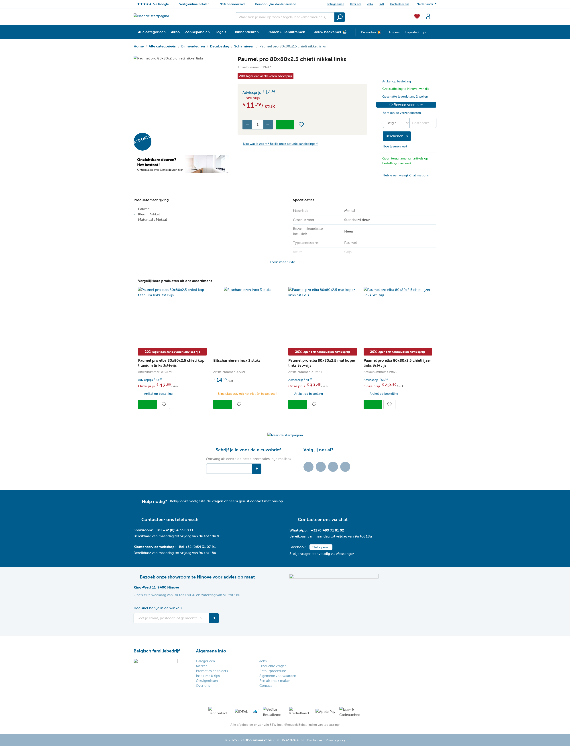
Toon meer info (282, 262)
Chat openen (321, 547)
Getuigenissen (335, 4)
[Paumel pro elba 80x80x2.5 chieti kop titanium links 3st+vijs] (172, 292)
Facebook (321, 467)
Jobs (370, 4)
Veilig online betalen (194, 4)
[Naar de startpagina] (151, 16)
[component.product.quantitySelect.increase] (268, 124)
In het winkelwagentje (285, 124)
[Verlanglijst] (417, 16)
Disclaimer (314, 740)
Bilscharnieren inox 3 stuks (237, 360)
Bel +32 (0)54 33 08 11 (175, 530)
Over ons (355, 4)
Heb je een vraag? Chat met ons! (406, 175)
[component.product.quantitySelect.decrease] (247, 124)
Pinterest (345, 467)
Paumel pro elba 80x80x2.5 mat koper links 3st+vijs (321, 363)
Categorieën (205, 661)
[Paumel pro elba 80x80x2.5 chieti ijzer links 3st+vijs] (398, 292)
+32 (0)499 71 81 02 (327, 530)
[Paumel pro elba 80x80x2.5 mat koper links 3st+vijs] (322, 292)
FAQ (381, 4)
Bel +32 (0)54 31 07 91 (197, 547)
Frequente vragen (273, 666)
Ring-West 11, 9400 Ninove (156, 587)
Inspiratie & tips (208, 676)
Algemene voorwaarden (277, 676)
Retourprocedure (272, 671)
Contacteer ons (399, 4)
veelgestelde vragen (206, 501)
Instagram (333, 467)
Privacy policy (336, 740)
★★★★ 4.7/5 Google (153, 4)
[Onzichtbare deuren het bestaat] (181, 164)
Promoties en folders (212, 671)
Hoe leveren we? (395, 146)
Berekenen (394, 136)
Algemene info (211, 650)
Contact (265, 685)
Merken (202, 666)
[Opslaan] (214, 618)
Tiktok (308, 467)
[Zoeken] (339, 17)
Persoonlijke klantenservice (275, 4)
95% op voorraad (232, 4)
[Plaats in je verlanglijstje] (301, 124)
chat (343, 519)
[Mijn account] (428, 16)
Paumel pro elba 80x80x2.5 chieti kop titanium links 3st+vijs (171, 363)
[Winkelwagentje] (435, 13)
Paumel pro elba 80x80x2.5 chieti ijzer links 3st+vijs (397, 363)
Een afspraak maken (275, 681)
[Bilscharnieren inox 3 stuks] (247, 289)
